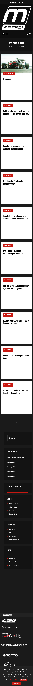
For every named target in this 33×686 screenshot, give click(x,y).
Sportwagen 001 (11, 476)
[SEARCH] (25, 438)
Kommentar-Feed (15, 562)
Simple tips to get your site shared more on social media (15, 217)
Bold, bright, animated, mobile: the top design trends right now (16, 113)
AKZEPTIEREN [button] (16, 683)
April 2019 (12, 510)
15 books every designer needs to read (16, 357)
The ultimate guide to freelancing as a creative (13, 252)
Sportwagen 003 (11, 467)
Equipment (7, 79)
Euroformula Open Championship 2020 (16, 457)
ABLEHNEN (23, 679)
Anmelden (12, 555)
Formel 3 (12, 529)
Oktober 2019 (13, 507)
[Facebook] (7, 34)
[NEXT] (21, 423)
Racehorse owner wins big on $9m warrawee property (15, 147)
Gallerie (11, 533)
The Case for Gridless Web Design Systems (14, 182)
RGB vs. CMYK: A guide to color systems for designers (16, 287)
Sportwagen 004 (11, 462)
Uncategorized (14, 540)
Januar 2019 (13, 514)
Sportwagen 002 (11, 472)
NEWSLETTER (13, 2)
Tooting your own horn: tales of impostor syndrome (16, 322)
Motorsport (13, 536)
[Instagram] (3, 34)
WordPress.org (14, 565)
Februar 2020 (13, 504)
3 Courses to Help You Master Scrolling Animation (15, 392)
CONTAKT (21, 2)
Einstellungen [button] (13, 679)
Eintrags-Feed (13, 558)
